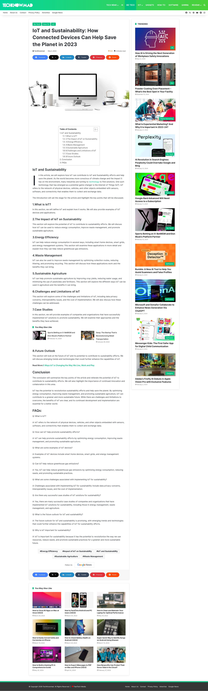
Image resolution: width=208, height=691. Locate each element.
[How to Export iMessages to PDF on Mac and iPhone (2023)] (79, 655)
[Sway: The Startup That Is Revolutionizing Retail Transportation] (87, 335)
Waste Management (93, 556)
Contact (23, 13)
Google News (57, 13)
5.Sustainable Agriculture (77, 148)
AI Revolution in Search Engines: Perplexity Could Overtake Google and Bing (155, 162)
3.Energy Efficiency (74, 142)
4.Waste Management (75, 145)
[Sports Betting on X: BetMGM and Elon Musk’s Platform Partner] (39, 335)
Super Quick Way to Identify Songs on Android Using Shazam (111, 639)
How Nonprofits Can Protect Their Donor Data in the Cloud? (111, 666)
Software (173, 5)
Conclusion (67, 159)
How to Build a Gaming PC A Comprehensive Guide (43, 666)
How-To (161, 5)
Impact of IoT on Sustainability (78, 551)
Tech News (111, 5)
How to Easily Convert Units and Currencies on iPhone (45, 639)
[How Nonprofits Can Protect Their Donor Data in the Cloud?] (111, 655)
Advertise (46, 13)
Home (5, 13)
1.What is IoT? (71, 136)
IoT (139, 5)
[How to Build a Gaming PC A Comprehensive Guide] (46, 655)
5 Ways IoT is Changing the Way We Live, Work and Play (68, 365)
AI (122, 5)
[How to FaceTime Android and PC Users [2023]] (79, 600)
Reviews (196, 5)
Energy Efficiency (49, 551)
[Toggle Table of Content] (94, 129)
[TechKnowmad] (17, 5)
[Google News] (84, 565)
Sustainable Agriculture (67, 556)
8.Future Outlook (73, 156)
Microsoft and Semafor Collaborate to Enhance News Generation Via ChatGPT (154, 307)
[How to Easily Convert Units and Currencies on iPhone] (46, 627)
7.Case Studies (71, 153)
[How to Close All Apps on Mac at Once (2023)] (46, 600)
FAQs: (64, 162)
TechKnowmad (39, 51)
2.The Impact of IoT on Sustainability (81, 139)
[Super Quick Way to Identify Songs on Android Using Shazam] (111, 627)
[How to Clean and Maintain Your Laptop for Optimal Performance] (111, 600)
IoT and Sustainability (71, 133)
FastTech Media (80, 687)
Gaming (185, 5)
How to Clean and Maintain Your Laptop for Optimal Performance (110, 611)
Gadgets (150, 5)
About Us (13, 13)
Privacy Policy (34, 13)
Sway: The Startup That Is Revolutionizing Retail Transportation (106, 335)
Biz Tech (130, 5)
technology (94, 181)
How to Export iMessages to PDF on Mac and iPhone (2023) (78, 666)
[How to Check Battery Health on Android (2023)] (79, 627)
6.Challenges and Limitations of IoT (81, 150)
